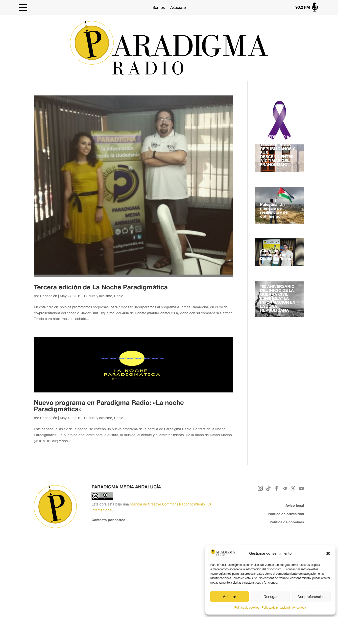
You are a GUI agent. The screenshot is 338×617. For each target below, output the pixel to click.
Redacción (48, 296)
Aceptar (229, 596)
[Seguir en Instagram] (260, 488)
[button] (328, 553)
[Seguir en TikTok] (268, 488)
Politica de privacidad (276, 607)
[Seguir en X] (293, 488)
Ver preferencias (311, 596)
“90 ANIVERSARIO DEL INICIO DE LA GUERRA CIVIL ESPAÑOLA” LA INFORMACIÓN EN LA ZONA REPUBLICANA (277, 298)
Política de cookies (246, 607)
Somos (158, 7)
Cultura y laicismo (98, 296)
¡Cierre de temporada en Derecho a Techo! (276, 255)
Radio (118, 296)
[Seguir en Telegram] (285, 488)
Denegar (271, 596)
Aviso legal (299, 607)
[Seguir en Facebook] (276, 488)
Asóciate (178, 7)
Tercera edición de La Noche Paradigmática (101, 288)
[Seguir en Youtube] (301, 488)
